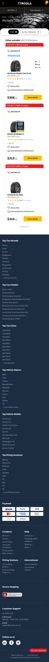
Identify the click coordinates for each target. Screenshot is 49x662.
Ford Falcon (6, 419)
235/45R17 (6, 337)
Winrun (5, 245)
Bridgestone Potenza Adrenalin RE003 (16, 299)
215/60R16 (6, 333)
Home (4, 17)
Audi (4, 397)
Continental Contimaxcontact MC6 (15, 312)
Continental (6, 268)
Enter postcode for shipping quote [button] (22, 90)
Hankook (5, 261)
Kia (3, 404)
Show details (33, 97)
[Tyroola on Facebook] (11, 642)
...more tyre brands (9, 278)
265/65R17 (6, 343)
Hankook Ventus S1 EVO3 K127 (13, 309)
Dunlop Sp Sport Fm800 (11, 319)
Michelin (5, 258)
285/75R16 (6, 359)
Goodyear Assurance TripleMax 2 (14, 315)
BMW (4, 374)
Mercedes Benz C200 (9, 435)
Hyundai (5, 391)
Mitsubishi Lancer (8, 445)
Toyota (5, 381)
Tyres (11, 17)
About (5, 535)
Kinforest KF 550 (8, 293)
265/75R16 (6, 353)
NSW (4, 476)
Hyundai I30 (6, 428)
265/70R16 (26, 17)
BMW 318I (5, 438)
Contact (28, 535)
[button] (38, 64)
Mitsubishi (6, 387)
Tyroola (7, 542)
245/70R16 (6, 340)
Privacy (7, 550)
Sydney (5, 459)
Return (27, 547)
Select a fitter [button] (15, 86)
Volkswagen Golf (8, 441)
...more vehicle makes (10, 407)
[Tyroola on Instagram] (18, 642)
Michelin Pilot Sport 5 (10, 302)
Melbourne (6, 463)
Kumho (5, 252)
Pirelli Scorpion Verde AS (11, 296)
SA (3, 489)
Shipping (27, 544)
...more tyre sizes (8, 363)
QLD (3, 482)
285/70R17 (6, 356)
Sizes (18, 17)
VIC (3, 479)
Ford (4, 378)
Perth (4, 469)
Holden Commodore (10, 425)
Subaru (5, 394)
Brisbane (5, 466)
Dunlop (5, 271)
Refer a (7, 553)
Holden (5, 400)
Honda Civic (6, 422)
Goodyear (6, 274)
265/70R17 (6, 350)
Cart (47, 1)
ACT (3, 485)
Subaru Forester (8, 448)
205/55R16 (6, 330)
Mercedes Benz (7, 384)
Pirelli (4, 248)
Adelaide (5, 472)
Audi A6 (5, 432)
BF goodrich (6, 265)
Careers (5, 538)
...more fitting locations (11, 492)
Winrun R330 (7, 289)
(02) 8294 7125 (7, 613)
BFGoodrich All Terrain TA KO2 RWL (15, 306)
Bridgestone (6, 255)
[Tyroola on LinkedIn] (4, 642)
